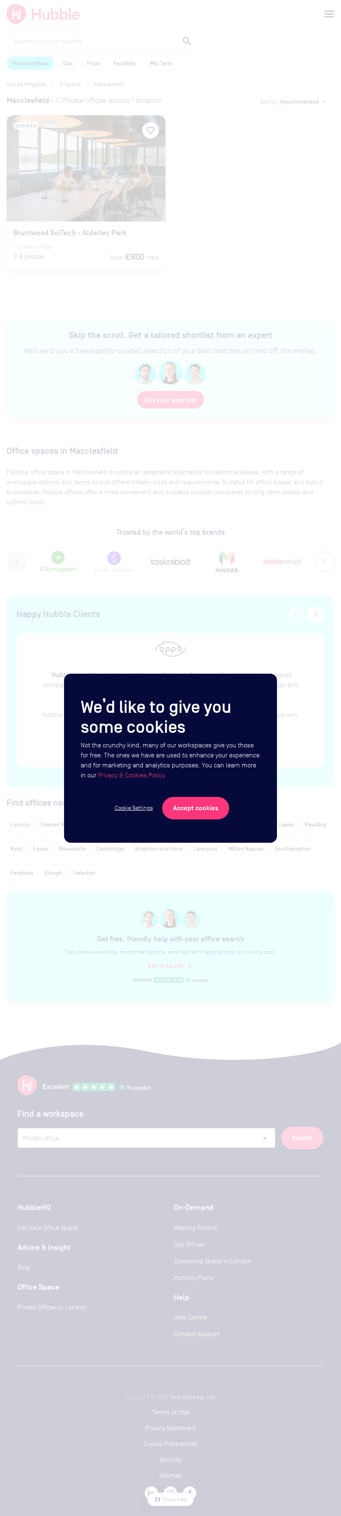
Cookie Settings (134, 807)
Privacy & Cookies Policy (131, 775)
